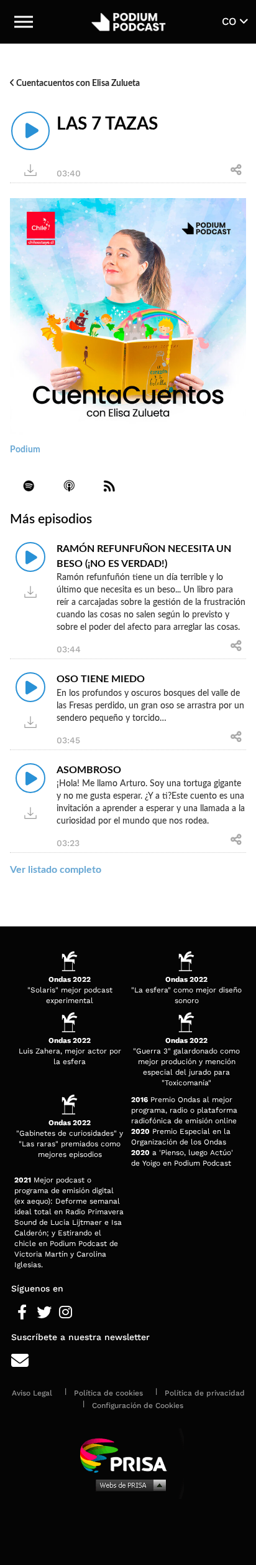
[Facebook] (22, 1312)
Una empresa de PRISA (128, 1454)
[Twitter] (44, 1312)
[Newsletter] (128, 1361)
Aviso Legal (32, 1393)
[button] (23, 22)
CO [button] (231, 21)
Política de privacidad (205, 1393)
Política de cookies (108, 1393)
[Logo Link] (129, 21)
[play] (30, 131)
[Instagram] (65, 1312)
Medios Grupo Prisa (128, 1484)
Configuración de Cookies (137, 1405)
